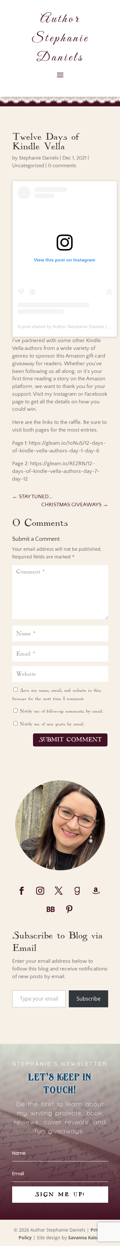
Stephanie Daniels (39, 158)
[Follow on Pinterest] (69, 910)
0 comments (62, 166)
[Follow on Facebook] (22, 891)
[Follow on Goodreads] (77, 891)
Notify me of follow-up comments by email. (61, 711)
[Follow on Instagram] (40, 891)
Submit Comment (70, 739)
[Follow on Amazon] (96, 891)
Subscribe (88, 998)
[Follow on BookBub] (51, 910)
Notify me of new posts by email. (52, 724)
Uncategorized (28, 166)
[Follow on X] (59, 891)
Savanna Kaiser (84, 1237)
